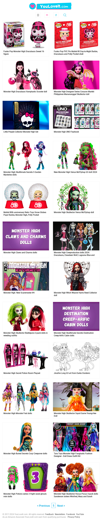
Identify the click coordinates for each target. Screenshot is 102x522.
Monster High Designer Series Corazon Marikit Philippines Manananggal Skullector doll (74, 92)
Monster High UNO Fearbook (66, 131)
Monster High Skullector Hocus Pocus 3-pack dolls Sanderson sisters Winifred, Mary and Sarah (76, 495)
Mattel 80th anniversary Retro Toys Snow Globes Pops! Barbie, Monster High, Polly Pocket (24, 213)
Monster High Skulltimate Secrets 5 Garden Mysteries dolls (22, 173)
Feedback (49, 514)
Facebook (55, 15)
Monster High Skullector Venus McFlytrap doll (74, 212)
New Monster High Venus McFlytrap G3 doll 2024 (75, 172)
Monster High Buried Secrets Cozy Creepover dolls (25, 453)
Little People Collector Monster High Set (20, 131)
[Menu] (38, 15)
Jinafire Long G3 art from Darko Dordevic (72, 373)
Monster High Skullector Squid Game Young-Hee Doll (75, 414)
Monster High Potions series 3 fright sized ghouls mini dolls (25, 495)
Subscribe (47, 15)
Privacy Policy (74, 517)
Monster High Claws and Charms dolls (20, 252)
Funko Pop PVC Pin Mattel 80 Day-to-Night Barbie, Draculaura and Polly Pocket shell (76, 52)
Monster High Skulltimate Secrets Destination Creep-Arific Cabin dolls (74, 334)
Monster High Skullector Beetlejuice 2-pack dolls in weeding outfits (25, 334)
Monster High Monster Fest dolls (17, 413)
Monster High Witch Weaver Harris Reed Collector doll (75, 294)
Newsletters (60, 514)
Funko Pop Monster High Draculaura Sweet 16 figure (23, 52)
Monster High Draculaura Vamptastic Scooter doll (25, 91)
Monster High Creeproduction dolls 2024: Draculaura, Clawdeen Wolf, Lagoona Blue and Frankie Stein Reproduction (74, 253)
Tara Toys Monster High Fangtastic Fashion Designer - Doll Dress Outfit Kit (73, 454)
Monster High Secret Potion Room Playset (21, 373)
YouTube (80, 514)
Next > (61, 505)
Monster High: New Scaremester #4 (18, 292)
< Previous (43, 505)
